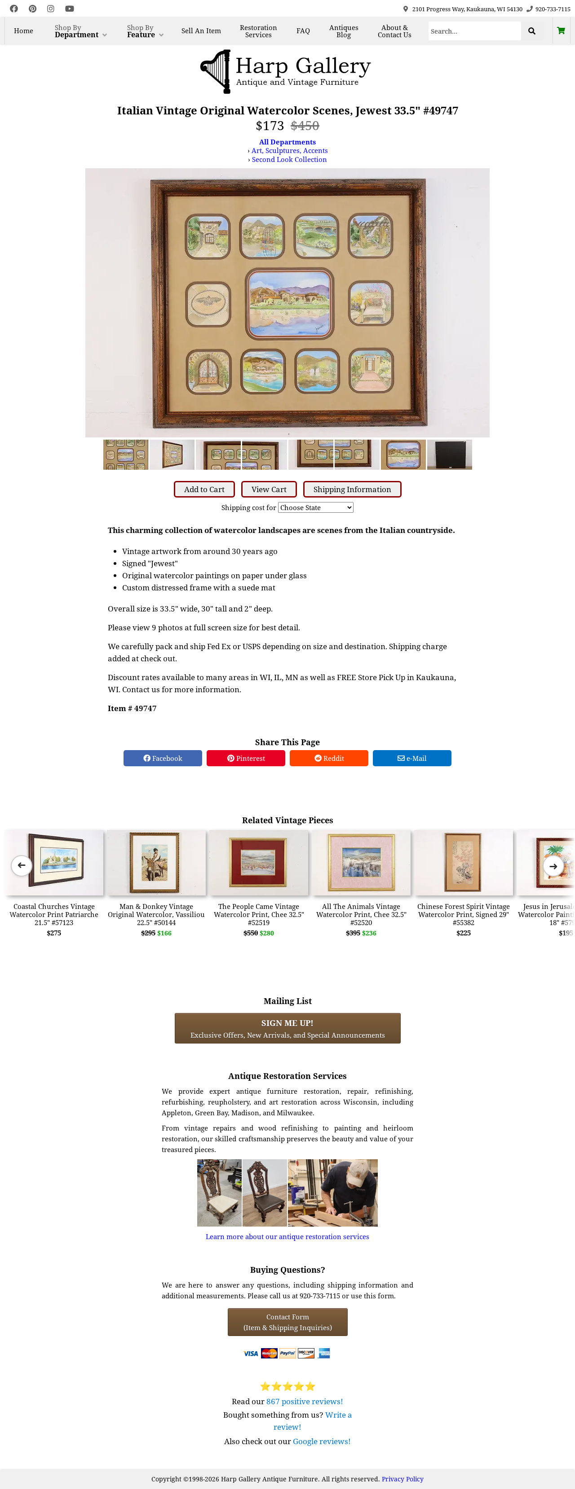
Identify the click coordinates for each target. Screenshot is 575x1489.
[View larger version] (287, 301)
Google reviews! (322, 1441)
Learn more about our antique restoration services (287, 1236)
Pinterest (249, 758)
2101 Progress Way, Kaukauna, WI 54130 (467, 9)
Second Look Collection (289, 159)
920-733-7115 (553, 9)
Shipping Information (352, 489)
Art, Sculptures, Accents (290, 150)
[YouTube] (70, 8)
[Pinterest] (32, 8)
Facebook (166, 758)
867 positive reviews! (304, 1401)
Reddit (333, 758)
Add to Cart (204, 489)
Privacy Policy (403, 1479)
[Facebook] (13, 8)
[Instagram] (51, 8)
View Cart (269, 489)
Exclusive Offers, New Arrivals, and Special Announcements (287, 1028)
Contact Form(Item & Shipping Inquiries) (287, 1322)
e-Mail (416, 758)
